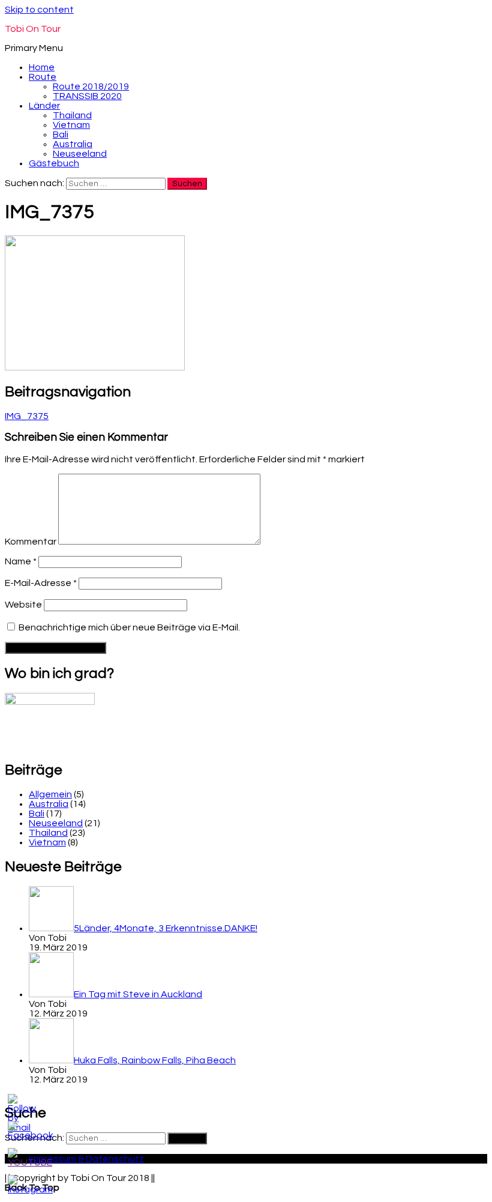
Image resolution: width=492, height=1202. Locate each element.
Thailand (72, 115)
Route (42, 77)
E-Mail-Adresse (41, 583)
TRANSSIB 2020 (87, 96)
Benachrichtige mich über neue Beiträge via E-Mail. (129, 627)
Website (23, 604)
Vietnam (71, 125)
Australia (72, 144)
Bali (60, 134)
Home (42, 67)
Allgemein (50, 794)
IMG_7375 (27, 416)
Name (21, 561)
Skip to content (39, 9)
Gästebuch (54, 163)
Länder (44, 105)
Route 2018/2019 (91, 86)
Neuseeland (80, 154)
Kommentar (30, 541)
